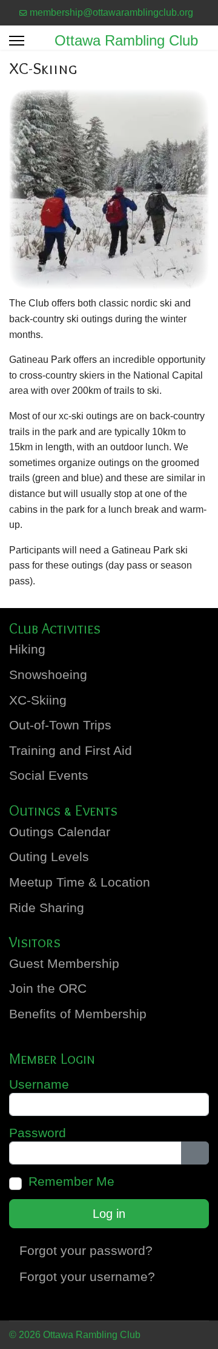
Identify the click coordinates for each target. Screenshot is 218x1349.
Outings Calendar (59, 832)
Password (37, 1133)
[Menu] (16, 40)
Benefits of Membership (78, 1014)
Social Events (48, 775)
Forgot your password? (86, 1250)
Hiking (27, 649)
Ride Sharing (46, 908)
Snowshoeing (48, 675)
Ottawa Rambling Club (126, 40)
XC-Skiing (38, 700)
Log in (109, 1213)
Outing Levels (49, 857)
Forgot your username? (87, 1277)
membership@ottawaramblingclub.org (111, 12)
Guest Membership (64, 963)
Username (39, 1084)
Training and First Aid (70, 750)
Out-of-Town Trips (60, 725)
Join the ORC (48, 988)
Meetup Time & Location (79, 882)
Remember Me (71, 1181)
